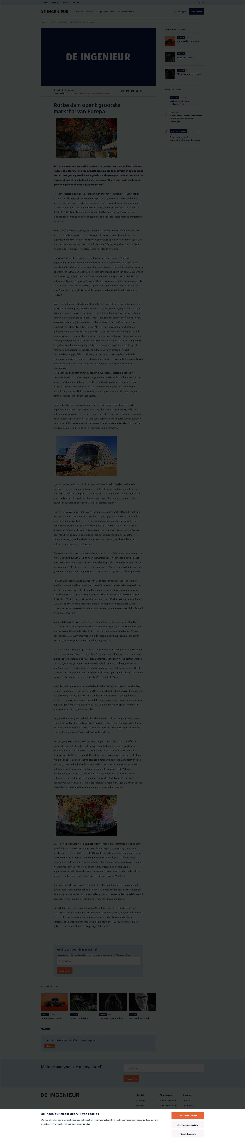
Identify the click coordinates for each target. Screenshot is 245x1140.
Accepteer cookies (188, 1115)
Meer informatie (188, 1133)
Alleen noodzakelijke (187, 1124)
